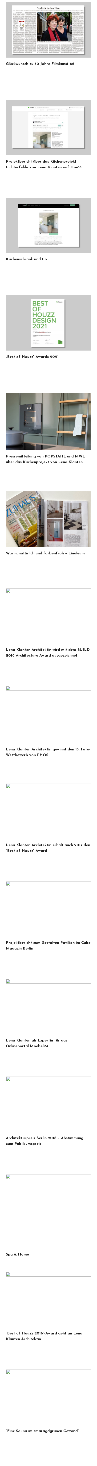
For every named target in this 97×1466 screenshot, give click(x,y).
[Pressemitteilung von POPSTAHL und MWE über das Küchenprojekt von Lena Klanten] (48, 421)
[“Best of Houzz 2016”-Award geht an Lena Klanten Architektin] (48, 1299)
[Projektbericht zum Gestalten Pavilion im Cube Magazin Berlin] (48, 908)
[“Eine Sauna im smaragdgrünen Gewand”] (48, 1397)
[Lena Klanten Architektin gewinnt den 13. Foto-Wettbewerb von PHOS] (48, 714)
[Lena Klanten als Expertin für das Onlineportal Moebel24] (48, 1006)
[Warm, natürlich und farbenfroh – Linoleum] (48, 519)
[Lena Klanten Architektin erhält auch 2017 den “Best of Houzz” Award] (48, 811)
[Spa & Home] (48, 1211)
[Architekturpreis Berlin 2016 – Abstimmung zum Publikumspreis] (48, 1104)
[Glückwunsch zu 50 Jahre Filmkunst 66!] (48, 30)
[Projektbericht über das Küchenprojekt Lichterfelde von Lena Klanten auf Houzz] (48, 127)
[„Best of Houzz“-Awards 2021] (48, 323)
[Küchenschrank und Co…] (48, 225)
